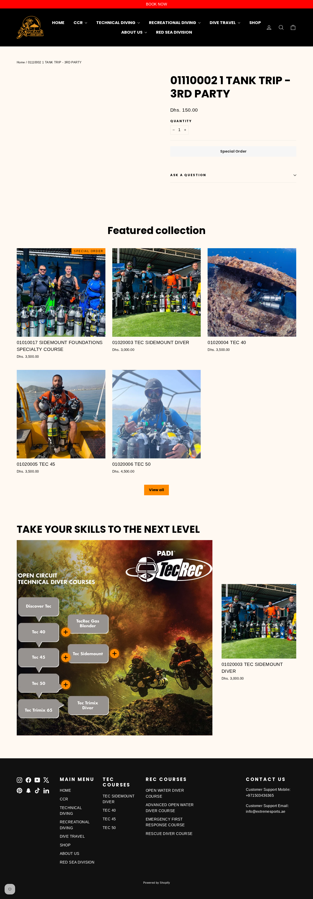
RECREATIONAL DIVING (173, 22)
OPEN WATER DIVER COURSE (165, 793)
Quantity (181, 121)
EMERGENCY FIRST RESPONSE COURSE (165, 822)
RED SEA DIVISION (174, 32)
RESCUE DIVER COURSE (169, 834)
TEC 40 (109, 810)
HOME (58, 22)
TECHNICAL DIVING (116, 22)
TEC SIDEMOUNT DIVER (119, 799)
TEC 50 (109, 828)
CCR (79, 22)
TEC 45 (109, 819)
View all (156, 490)
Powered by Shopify (156, 882)
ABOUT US (132, 32)
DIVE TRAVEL (223, 22)
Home (21, 62)
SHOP (255, 22)
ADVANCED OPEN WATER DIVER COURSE (170, 808)
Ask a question (188, 175)
